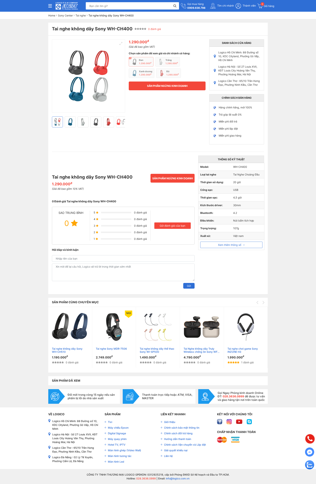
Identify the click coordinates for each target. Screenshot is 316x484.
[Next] (121, 122)
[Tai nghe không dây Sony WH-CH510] (70, 327)
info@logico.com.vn (177, 478)
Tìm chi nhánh (225, 5)
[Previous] (56, 122)
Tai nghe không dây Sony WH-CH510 (67, 350)
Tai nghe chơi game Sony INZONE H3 (242, 350)
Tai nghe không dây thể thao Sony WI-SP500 (157, 350)
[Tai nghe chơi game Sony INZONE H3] (245, 327)
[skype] (249, 421)
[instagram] (229, 421)
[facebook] (220, 421)
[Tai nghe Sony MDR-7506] (114, 327)
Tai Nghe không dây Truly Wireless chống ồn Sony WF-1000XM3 (201, 350)
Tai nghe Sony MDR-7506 (111, 348)
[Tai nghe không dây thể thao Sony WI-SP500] (158, 327)
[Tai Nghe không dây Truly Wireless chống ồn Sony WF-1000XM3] (202, 327)
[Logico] (67, 6)
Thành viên (249, 5)
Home (51, 15)
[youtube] (239, 421)
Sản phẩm (113, 414)
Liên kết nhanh (173, 414)
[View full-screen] (121, 43)
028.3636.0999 (146, 478)
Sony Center (65, 15)
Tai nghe (81, 15)
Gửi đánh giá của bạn (172, 225)
